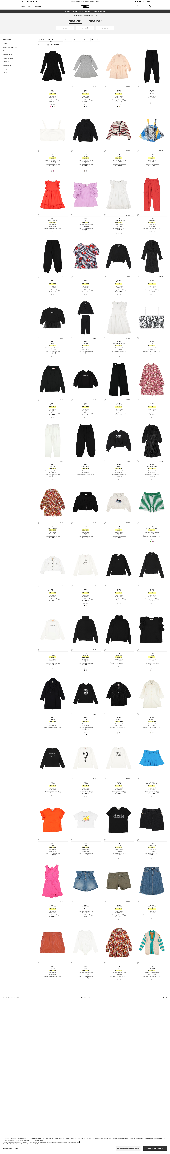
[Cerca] (137, 6)
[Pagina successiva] (156, 997)
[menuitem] (22, 6)
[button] (19, 43)
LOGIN (148, 2)
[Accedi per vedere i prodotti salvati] (143, 6)
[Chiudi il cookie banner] (167, 1137)
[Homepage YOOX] (85, 6)
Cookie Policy (75, 1142)
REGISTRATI (140, 1)
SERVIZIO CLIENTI (31, 1)
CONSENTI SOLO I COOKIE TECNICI (128, 1148)
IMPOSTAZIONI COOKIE (10, 1148)
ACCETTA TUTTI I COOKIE (155, 1148)
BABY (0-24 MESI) (71, 11)
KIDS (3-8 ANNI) (84, 11)
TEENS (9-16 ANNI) (98, 11)
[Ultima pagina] (165, 997)
